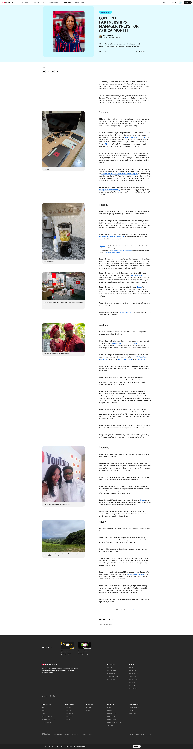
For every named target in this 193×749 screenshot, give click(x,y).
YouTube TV (132, 682)
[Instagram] (50, 696)
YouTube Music (133, 685)
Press (43, 710)
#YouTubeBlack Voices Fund (120, 343)
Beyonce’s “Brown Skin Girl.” (113, 252)
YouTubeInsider (133, 688)
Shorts (142, 500)
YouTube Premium (68, 716)
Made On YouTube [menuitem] (79, 2)
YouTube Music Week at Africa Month (112, 237)
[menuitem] (164, 2)
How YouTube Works (47, 716)
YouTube (109, 667)
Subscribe (188, 2)
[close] (149, 745)
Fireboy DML (121, 359)
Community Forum (46, 722)
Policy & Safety (58, 734)
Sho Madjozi (140, 359)
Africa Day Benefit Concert (137, 574)
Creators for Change (134, 707)
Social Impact (132, 713)
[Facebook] (44, 71)
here (134, 610)
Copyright (66, 734)
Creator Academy (111, 713)
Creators (109, 710)
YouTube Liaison (111, 679)
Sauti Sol (130, 359)
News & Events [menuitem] (24, 2)
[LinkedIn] (53, 71)
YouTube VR (110, 725)
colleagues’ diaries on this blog (109, 190)
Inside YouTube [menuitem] (67, 2)
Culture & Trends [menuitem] (53, 2)
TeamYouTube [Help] (112, 676)
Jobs (43, 713)
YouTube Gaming (133, 679)
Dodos (139, 287)
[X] (48, 71)
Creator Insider (111, 673)
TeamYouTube (132, 676)
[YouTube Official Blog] (9, 2)
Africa (136, 343)
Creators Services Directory (114, 722)
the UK (144, 343)
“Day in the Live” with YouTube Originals (121, 250)
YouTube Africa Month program (135, 137)
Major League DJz (126, 312)
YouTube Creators (111, 670)
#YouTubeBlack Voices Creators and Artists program (119, 174)
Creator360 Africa (137, 275)
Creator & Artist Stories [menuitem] (38, 2)
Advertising (88, 707)
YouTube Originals (68, 713)
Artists (109, 707)
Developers (88, 710)
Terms (90, 734)
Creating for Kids (111, 716)
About (43, 707)
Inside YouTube (106, 624)
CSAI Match (132, 710)
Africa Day (107, 144)
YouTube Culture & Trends (48, 719)
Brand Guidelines (76, 734)
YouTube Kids (67, 707)
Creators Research (111, 719)
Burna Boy (103, 246)
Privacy (84, 734)
